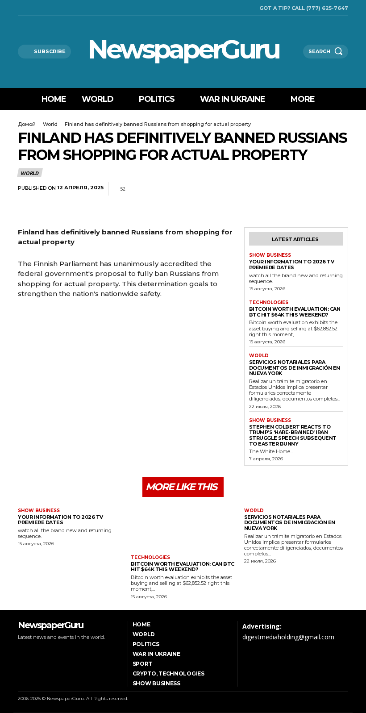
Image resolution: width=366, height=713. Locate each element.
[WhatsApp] (298, 189)
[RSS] (31, 7)
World (50, 124)
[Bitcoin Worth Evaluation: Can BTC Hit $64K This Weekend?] (183, 527)
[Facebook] (20, 7)
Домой (27, 124)
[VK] (339, 189)
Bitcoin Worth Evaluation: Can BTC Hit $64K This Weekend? (295, 312)
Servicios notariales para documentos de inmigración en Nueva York (294, 367)
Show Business (270, 255)
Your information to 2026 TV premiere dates (291, 265)
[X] (43, 7)
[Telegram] (319, 189)
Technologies (268, 302)
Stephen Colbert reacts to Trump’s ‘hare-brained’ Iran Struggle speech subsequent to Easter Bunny (293, 435)
